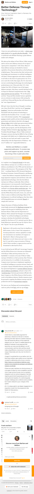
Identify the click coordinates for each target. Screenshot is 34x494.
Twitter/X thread (17, 163)
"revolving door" (6, 273)
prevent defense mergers (25, 269)
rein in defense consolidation (9, 271)
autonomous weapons (20, 282)
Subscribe (24, 2)
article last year (23, 188)
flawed (25, 199)
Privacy (17, 482)
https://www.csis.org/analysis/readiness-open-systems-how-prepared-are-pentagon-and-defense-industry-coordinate (19, 364)
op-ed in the (16, 53)
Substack (9, 490)
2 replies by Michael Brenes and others (16, 397)
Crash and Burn (6, 425)
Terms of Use (25, 470)
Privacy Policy (17, 473)
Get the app (25, 486)
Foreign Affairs (14, 188)
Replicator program (23, 207)
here (15, 288)
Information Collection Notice (20, 472)
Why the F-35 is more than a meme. (11, 427)
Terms (21, 482)
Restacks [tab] (11, 316)
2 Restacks (19, 299)
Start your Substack (12, 486)
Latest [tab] (7, 421)
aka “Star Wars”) (23, 130)
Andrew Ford (8, 402)
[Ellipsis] (32, 330)
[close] (29, 436)
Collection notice (28, 482)
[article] (17, 428)
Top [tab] (3, 421)
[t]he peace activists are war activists (15, 93)
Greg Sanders (8, 331)
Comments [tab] (5, 316)
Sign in (30, 2)
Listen (30, 19)
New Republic (24, 53)
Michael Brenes (9, 18)
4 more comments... (6, 413)
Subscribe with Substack (18, 466)
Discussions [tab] (13, 421)
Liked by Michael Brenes (12, 332)
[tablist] (8, 316)
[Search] (31, 421)
